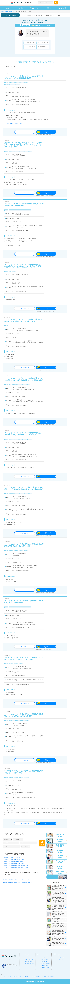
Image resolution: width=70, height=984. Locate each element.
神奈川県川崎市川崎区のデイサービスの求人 (13, 861)
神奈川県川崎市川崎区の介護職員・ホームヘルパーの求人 (16, 857)
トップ (7, 8)
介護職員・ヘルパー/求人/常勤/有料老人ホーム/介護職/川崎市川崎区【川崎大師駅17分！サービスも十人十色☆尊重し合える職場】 (23, 145)
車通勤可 (10, 82)
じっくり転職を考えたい (30, 47)
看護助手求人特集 (44, 959)
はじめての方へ (36, 8)
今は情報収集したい (42, 46)
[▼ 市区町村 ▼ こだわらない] (18, 839)
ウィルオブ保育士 (43, 976)
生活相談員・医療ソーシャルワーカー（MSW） (12, 84)
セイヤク (32, 976)
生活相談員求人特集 (45, 957)
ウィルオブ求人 (3, 976)
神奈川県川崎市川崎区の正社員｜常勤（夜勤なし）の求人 (16, 867)
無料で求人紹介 (28, 2)
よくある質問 (62, 8)
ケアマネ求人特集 (44, 955)
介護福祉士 (29, 151)
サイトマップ (59, 959)
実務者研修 (24, 151)
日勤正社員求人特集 (45, 967)
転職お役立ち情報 (28, 961)
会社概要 (59, 954)
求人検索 (21, 8)
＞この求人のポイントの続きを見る (13, 123)
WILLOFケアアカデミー (20, 976)
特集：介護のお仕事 (29, 959)
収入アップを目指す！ (23, 82)
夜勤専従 (25, 550)
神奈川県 (6, 82)
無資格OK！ (20, 439)
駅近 (10, 271)
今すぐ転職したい (30, 42)
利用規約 (59, 955)
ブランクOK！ (26, 777)
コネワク (14, 976)
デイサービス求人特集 (45, 963)
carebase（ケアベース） (51, 976)
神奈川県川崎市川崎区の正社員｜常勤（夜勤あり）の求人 (16, 865)
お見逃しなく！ (16, 82)
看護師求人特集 (44, 961)
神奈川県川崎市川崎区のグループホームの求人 (14, 863)
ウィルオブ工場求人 (37, 976)
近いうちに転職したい (43, 42)
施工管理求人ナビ (27, 976)
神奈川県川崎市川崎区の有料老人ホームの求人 (14, 859)
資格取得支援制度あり (12, 151)
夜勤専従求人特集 (44, 965)
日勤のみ (13, 271)
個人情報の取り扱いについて (62, 957)
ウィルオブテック (9, 976)
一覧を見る (65, 882)
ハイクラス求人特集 (45, 954)
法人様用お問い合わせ (29, 963)
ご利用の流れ (48, 8)
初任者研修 (19, 151)
